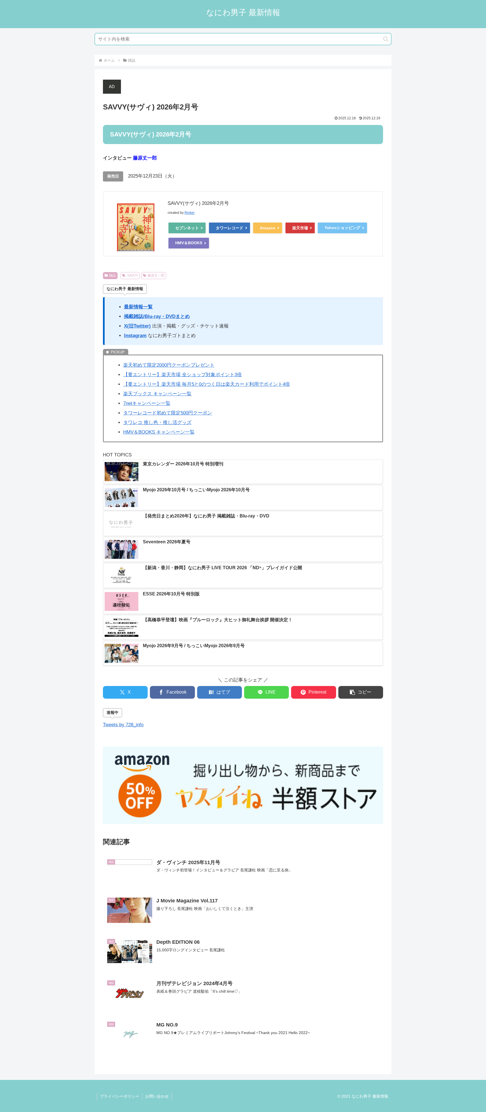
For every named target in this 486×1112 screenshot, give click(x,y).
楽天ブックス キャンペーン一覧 (157, 393)
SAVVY (132, 275)
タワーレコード (229, 228)
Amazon (267, 228)
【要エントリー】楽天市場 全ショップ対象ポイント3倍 (182, 374)
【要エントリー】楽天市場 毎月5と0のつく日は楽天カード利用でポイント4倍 (206, 384)
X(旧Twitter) (137, 326)
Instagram (135, 335)
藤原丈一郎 (156, 275)
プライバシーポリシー (119, 1096)
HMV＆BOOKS (188, 243)
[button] (386, 39)
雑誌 (112, 275)
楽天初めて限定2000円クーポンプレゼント (169, 365)
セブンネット (187, 228)
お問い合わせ (157, 1096)
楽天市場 (300, 228)
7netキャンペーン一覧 (146, 403)
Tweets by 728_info (123, 724)
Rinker (189, 213)
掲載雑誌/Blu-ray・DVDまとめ (157, 316)
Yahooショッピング (342, 227)
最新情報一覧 (138, 307)
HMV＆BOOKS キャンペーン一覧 (159, 432)
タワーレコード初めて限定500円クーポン (167, 413)
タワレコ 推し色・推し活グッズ (157, 422)
